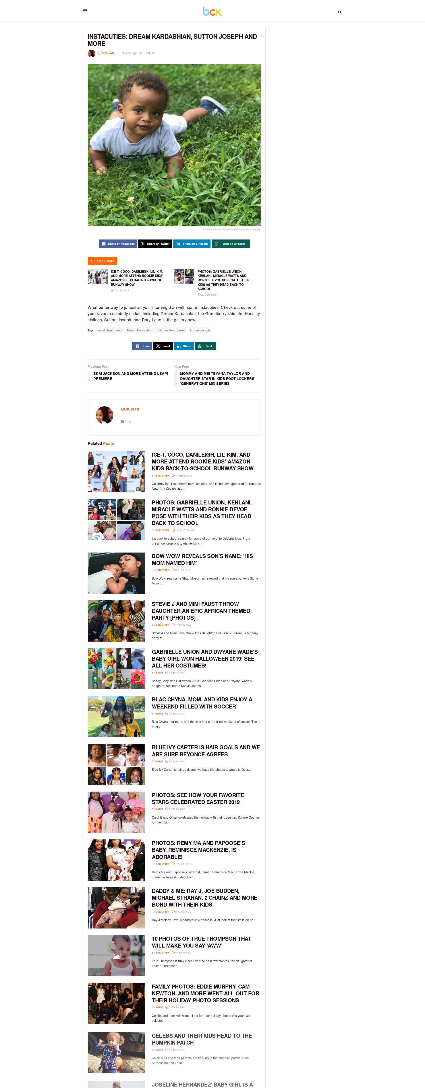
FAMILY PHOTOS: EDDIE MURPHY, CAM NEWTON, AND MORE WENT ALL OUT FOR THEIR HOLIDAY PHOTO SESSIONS (205, 993)
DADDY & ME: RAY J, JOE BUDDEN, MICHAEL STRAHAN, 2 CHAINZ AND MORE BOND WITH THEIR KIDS (204, 897)
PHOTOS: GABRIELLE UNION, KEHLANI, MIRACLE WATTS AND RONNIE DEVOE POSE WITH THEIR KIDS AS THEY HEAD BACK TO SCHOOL (202, 512)
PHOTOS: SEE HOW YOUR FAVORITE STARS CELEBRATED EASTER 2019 (198, 798)
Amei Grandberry (110, 330)
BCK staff (107, 53)
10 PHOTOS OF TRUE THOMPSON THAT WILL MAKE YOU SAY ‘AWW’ (201, 942)
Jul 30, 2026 (121, 290)
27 (198, 864)
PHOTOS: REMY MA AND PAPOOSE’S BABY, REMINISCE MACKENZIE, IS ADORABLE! (198, 849)
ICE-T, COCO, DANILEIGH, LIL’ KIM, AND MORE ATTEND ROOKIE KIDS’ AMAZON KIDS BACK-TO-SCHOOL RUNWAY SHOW (202, 461)
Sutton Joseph (200, 330)
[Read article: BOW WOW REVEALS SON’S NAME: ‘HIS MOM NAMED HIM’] (116, 573)
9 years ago (129, 53)
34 (198, 570)
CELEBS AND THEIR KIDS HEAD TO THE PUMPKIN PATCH (202, 1037)
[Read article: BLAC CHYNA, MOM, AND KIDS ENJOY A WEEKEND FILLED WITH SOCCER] (116, 716)
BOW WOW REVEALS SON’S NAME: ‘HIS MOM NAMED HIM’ (202, 559)
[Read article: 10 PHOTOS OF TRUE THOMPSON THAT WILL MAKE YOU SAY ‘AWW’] (116, 955)
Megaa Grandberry (171, 330)
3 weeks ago (183, 475)
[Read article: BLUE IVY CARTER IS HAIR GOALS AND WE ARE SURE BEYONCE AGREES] (116, 764)
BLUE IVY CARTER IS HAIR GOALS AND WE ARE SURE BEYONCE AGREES (206, 750)
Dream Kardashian (140, 330)
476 (192, 672)
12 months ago (185, 530)
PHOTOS (149, 53)
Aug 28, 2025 (208, 294)
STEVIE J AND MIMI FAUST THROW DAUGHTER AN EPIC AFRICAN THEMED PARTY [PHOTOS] (201, 610)
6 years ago (183, 570)
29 (198, 624)
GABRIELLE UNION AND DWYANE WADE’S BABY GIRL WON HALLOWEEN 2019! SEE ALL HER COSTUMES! (205, 658)
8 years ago (183, 911)
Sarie (159, 672)
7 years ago (183, 624)
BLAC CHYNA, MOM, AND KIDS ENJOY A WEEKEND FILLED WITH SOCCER (202, 702)
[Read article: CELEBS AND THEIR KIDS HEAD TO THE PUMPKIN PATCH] (116, 1051)
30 (191, 761)
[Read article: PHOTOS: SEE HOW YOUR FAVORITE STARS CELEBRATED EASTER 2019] (116, 812)
